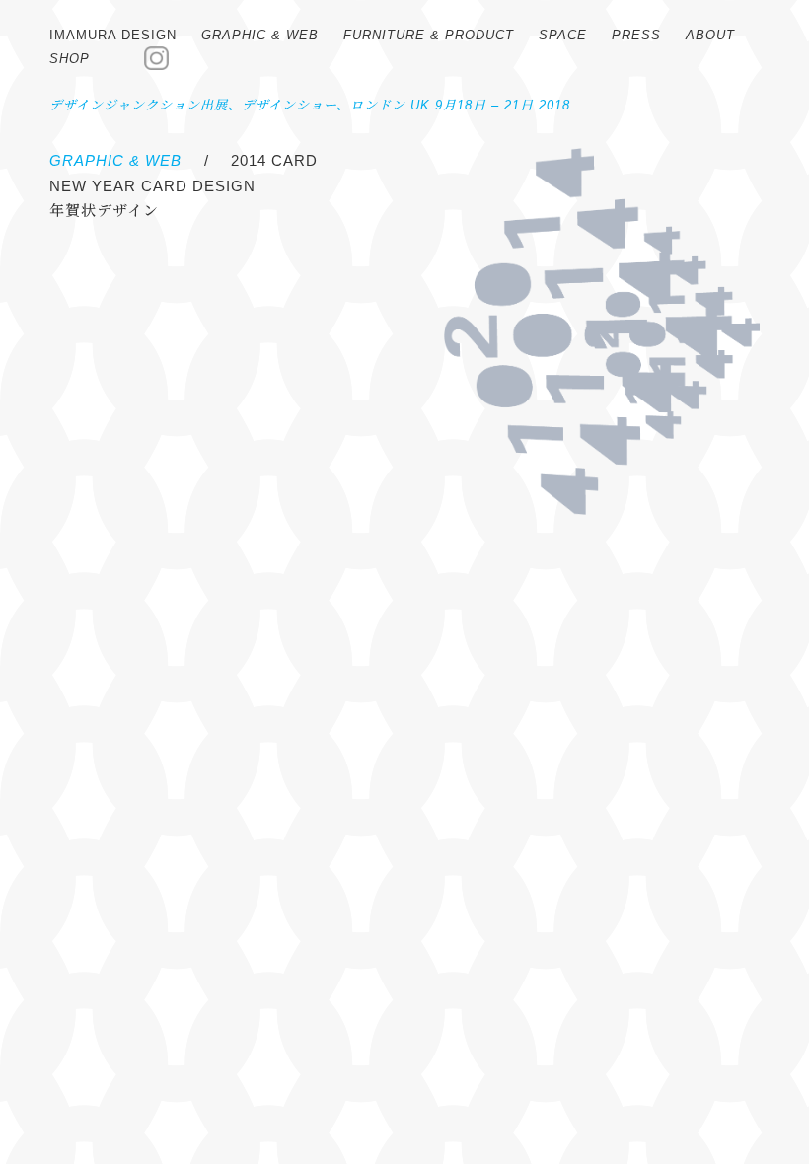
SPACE (563, 35)
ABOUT (710, 35)
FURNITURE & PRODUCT (428, 35)
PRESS (636, 35)
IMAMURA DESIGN (113, 35)
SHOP (69, 58)
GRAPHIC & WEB (260, 35)
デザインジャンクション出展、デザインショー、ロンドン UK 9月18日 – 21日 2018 (309, 105)
